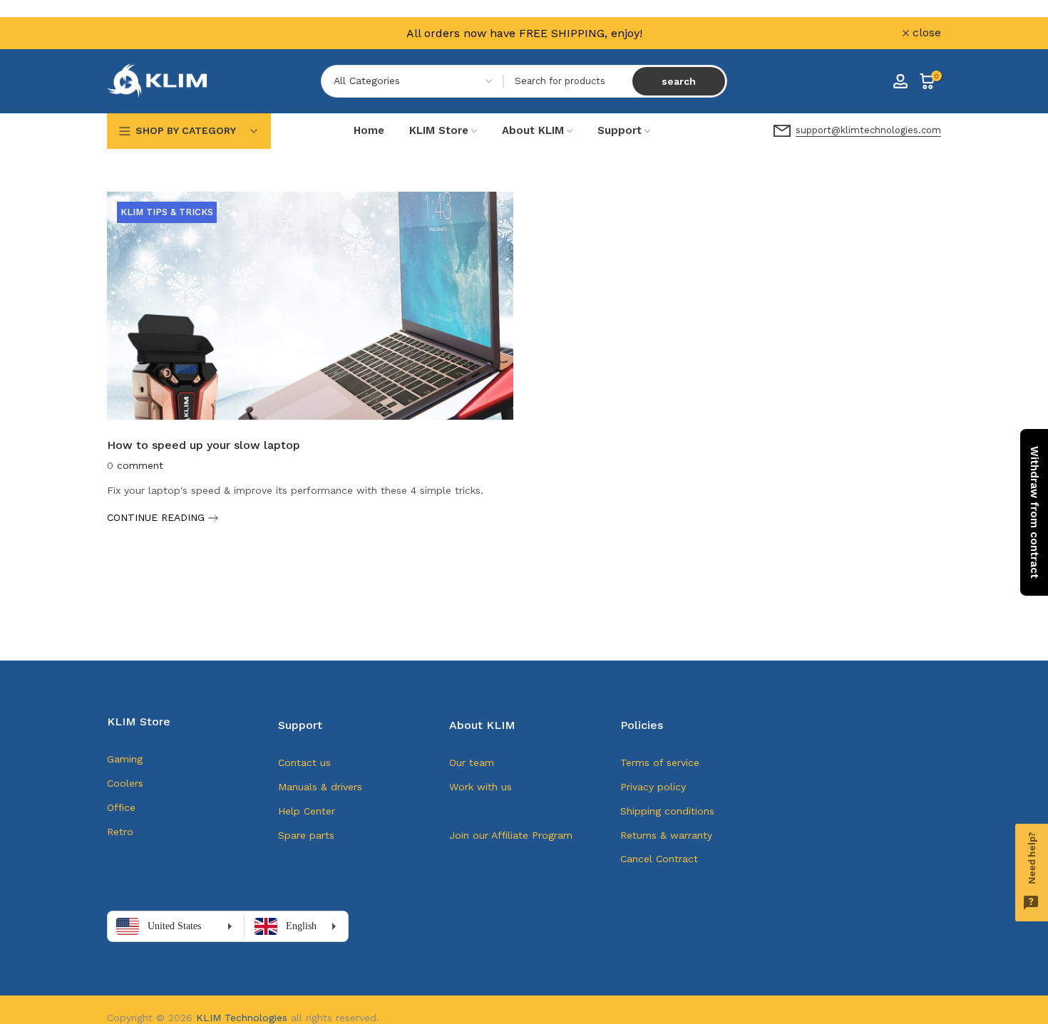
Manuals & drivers (320, 786)
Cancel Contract (659, 858)
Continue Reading (157, 517)
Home (369, 130)
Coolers (125, 783)
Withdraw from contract (1034, 512)
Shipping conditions (667, 811)
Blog (460, 811)
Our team (471, 762)
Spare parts (306, 835)
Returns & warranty (666, 835)
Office (121, 807)
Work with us (480, 786)
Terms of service (659, 762)
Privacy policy (653, 786)
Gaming (125, 759)
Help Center (306, 811)
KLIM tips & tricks (166, 212)
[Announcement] (524, 33)
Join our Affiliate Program (510, 835)
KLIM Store (438, 130)
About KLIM (533, 130)
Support (619, 130)
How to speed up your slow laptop (203, 445)
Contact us (304, 762)
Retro (120, 831)
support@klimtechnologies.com (868, 130)
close (129, 32)
